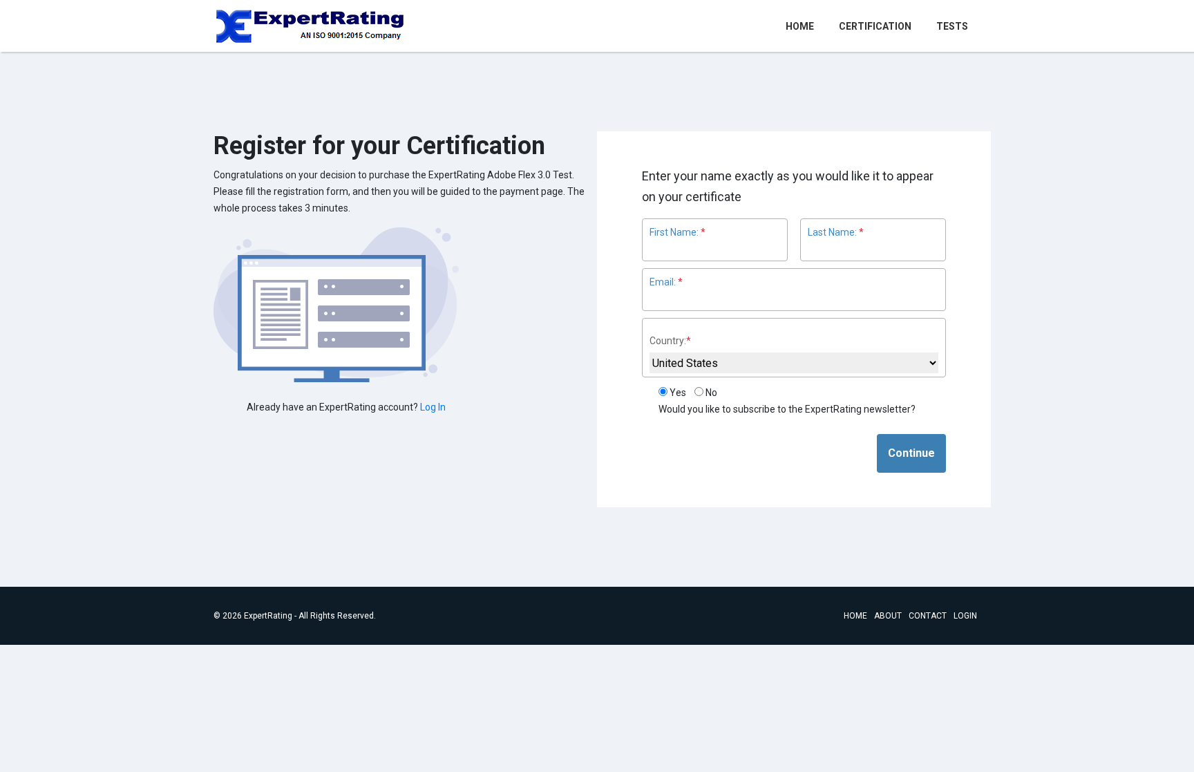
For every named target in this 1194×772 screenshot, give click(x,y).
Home (802, 26)
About (888, 616)
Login (965, 616)
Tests (952, 26)
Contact (928, 616)
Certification (875, 26)
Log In (433, 407)
